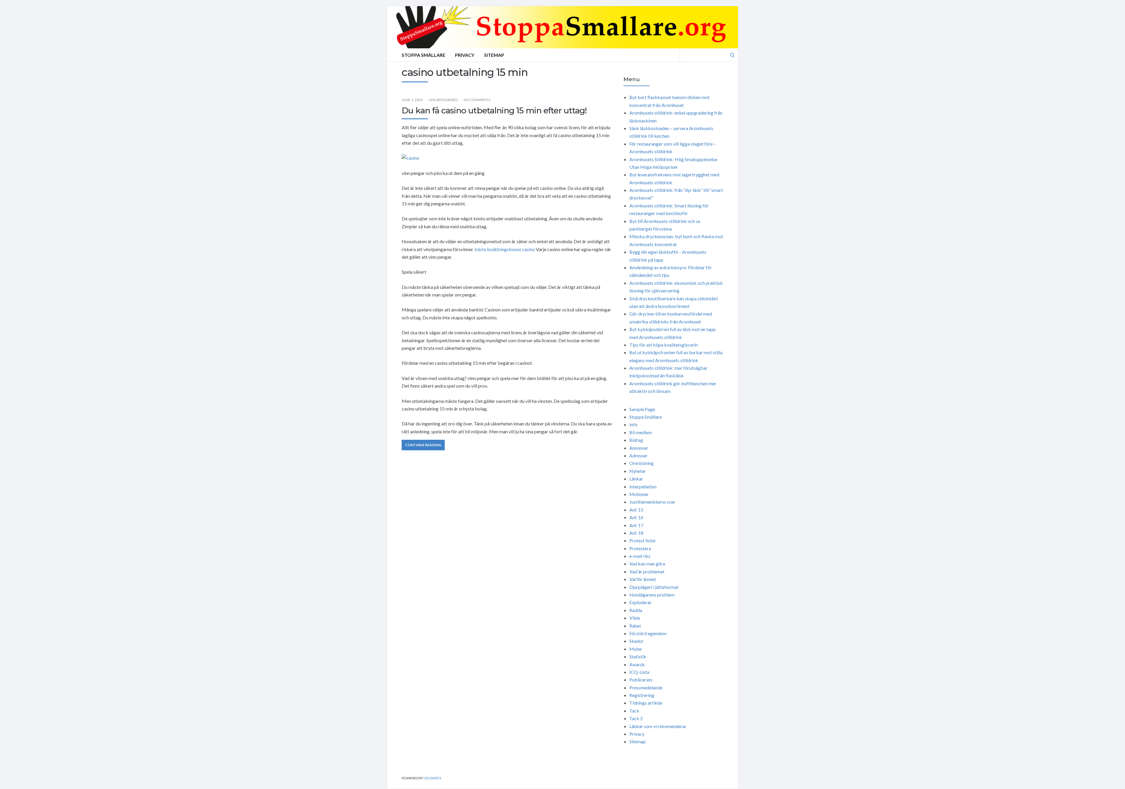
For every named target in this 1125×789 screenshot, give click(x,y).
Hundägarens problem (651, 594)
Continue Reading (423, 445)
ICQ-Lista (639, 672)
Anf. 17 (636, 525)
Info (633, 424)
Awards (637, 664)
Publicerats (640, 679)
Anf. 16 (636, 517)
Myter (635, 649)
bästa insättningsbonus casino (505, 249)
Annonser (638, 448)
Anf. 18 (636, 533)
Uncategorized (443, 100)
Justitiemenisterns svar (652, 502)
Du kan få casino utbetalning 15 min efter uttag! (494, 110)
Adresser (638, 455)
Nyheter (637, 471)
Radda (635, 610)
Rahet (635, 625)
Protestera (640, 548)
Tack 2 (636, 718)
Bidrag (636, 440)
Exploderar (640, 602)
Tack (634, 710)
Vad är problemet (646, 571)
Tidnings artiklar (646, 703)
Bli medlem (640, 432)
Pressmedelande (645, 687)
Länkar (636, 478)
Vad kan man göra (647, 563)
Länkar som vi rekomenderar (657, 726)
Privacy (464, 55)
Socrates (432, 778)
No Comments (477, 100)
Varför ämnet (642, 579)
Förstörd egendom (648, 633)
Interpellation (643, 486)
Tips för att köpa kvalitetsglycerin (663, 344)
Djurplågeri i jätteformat (654, 587)
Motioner (639, 494)
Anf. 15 (636, 509)
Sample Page (642, 409)
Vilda (634, 618)
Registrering (641, 695)
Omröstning (641, 463)
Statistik (637, 656)
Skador (636, 641)
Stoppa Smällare (423, 55)
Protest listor (642, 540)
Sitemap (494, 55)
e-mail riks (639, 556)
